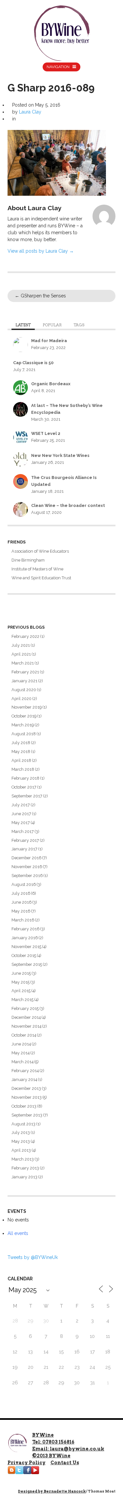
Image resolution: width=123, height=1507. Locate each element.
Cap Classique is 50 (33, 362)
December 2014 (26, 1017)
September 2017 (26, 795)
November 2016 (26, 866)
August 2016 (23, 884)
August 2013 (23, 1123)
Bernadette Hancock (65, 1491)
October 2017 (23, 787)
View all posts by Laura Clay (41, 251)
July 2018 (20, 742)
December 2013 (26, 1088)
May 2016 (20, 911)
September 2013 (26, 1115)
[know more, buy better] (62, 31)
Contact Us (65, 1462)
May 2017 (20, 822)
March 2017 (22, 831)
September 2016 (27, 875)
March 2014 (22, 1061)
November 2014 (26, 1026)
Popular (52, 325)
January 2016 (24, 937)
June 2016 (21, 902)
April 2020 (21, 698)
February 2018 (25, 778)
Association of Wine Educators (40, 551)
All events (18, 1233)
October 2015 (23, 955)
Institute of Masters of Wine (37, 568)
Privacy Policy (27, 1462)
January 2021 (24, 680)
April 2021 (21, 654)
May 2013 (20, 1141)
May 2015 (20, 982)
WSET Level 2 (45, 433)
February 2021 (25, 671)
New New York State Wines (60, 455)
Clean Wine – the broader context (68, 505)
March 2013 (22, 1159)
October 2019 (23, 716)
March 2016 (22, 919)
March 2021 (22, 663)
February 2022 (25, 636)
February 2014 (25, 1070)
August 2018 (23, 733)
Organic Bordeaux (51, 383)
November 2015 (26, 946)
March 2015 (22, 999)
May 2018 (20, 751)
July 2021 (20, 645)
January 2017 (24, 848)
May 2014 (20, 1052)
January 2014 (24, 1079)
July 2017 (20, 804)
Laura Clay (30, 111)
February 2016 (25, 928)
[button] (57, 163)
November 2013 (26, 1097)
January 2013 (24, 1176)
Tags (78, 325)
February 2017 (25, 840)
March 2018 (22, 769)
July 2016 (20, 893)
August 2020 (23, 689)
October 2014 (23, 1035)
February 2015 (25, 1008)
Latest (23, 325)
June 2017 (21, 813)
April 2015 (21, 990)
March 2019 (22, 724)
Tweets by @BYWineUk (33, 1257)
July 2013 (20, 1132)
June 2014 (21, 1044)
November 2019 (26, 707)
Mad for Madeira (49, 340)
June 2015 (21, 973)
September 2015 (26, 964)
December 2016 (26, 857)
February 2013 (25, 1168)
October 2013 (23, 1106)
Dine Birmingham (28, 560)
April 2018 (21, 760)
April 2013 (21, 1150)
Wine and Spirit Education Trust (41, 577)
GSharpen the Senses (40, 295)
